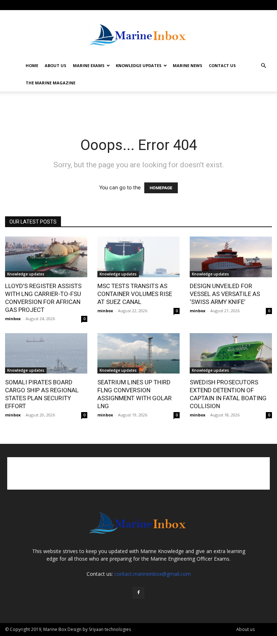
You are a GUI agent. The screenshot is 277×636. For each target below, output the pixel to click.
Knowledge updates (25, 274)
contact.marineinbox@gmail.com (152, 573)
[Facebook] (266, 5)
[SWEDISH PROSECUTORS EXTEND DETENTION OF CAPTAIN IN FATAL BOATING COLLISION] (231, 353)
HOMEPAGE (161, 187)
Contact (60, 5)
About (40, 5)
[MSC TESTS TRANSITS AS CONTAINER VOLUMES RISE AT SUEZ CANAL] (138, 257)
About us (55, 65)
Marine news (187, 65)
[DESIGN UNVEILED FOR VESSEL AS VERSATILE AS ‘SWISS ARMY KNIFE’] (231, 257)
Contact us (222, 65)
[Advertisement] (138, 107)
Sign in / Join (16, 5)
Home (32, 65)
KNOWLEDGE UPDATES (139, 65)
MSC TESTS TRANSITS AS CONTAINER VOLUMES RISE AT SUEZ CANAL (134, 293)
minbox (13, 318)
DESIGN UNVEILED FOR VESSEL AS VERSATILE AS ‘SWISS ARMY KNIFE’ (225, 293)
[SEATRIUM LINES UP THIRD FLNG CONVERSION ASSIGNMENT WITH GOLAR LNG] (138, 353)
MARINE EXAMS (89, 65)
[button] (263, 65)
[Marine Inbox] (138, 34)
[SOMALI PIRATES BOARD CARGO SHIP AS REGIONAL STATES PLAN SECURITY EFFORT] (46, 353)
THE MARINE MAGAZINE (50, 82)
